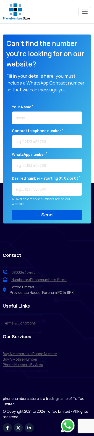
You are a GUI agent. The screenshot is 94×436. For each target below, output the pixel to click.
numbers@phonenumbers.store (39, 279)
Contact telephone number (37, 130)
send (47, 215)
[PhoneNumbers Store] (16, 11)
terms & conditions (19, 323)
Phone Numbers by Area (23, 364)
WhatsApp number (29, 154)
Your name (22, 106)
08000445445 (23, 272)
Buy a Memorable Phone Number (30, 353)
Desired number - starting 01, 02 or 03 (46, 178)
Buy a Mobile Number (20, 359)
